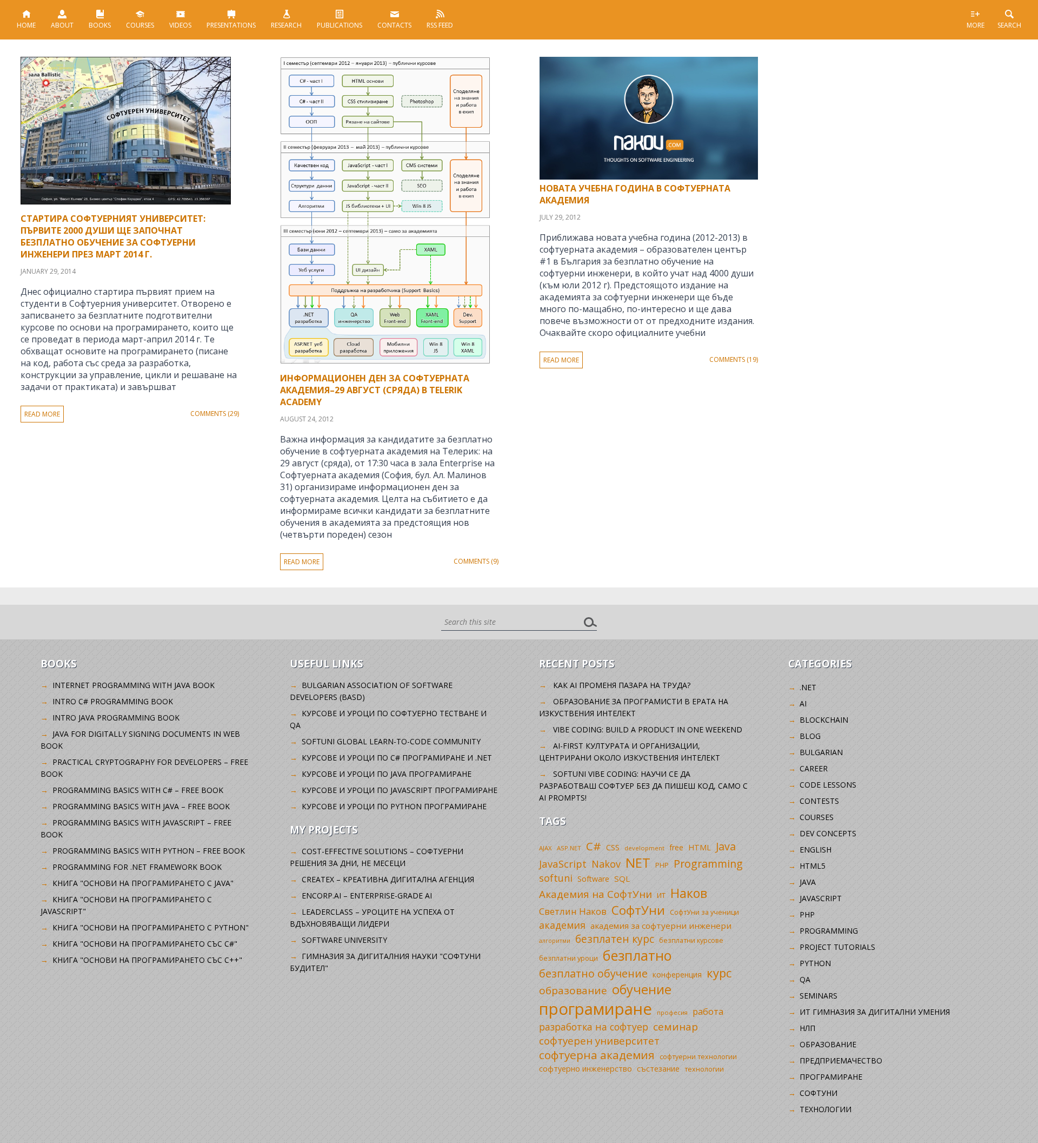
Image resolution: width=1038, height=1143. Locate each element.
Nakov (606, 863)
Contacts (394, 25)
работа (708, 1011)
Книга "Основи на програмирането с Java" (143, 883)
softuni (556, 877)
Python (815, 963)
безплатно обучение (593, 973)
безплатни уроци (568, 958)
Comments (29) (214, 413)
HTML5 (813, 866)
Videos (180, 25)
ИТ (661, 895)
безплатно (637, 955)
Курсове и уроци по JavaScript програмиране (399, 790)
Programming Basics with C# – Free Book (137, 790)
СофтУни (638, 910)
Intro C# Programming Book (112, 701)
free (676, 847)
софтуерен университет (599, 1040)
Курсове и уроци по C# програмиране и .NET (397, 757)
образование (573, 990)
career (814, 768)
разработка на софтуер (593, 1026)
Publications (339, 25)
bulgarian (821, 752)
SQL (622, 878)
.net (808, 687)
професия (672, 1012)
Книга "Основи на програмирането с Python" (150, 927)
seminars (818, 995)
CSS (613, 847)
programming (829, 931)
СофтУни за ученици (704, 912)
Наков (688, 893)
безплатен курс (614, 938)
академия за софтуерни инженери (660, 925)
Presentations (231, 25)
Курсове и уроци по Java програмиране (386, 774)
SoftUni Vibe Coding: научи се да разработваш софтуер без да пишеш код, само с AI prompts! (643, 786)
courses (817, 817)
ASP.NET (569, 848)
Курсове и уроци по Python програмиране (394, 806)
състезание (658, 1068)
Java (726, 846)
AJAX (545, 848)
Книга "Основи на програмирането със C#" (144, 944)
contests (819, 801)
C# (593, 846)
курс (719, 972)
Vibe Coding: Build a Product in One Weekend (647, 729)
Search (1009, 25)
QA (805, 979)
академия (562, 925)
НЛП (807, 1028)
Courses (140, 25)
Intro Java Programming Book (115, 717)
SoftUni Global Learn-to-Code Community (391, 741)
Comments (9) (476, 561)
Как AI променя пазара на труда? (621, 685)
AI (803, 703)
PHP (662, 865)
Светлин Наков (573, 911)
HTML (699, 847)
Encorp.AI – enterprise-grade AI (367, 895)
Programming (708, 863)
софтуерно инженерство (585, 1068)
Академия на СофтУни (595, 894)
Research (286, 25)
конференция (677, 974)
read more (42, 414)
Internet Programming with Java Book (133, 685)
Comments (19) (733, 359)
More (975, 25)
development (644, 848)
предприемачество (841, 1060)
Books (100, 25)
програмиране (595, 1009)
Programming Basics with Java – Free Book (141, 806)
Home (26, 25)
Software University (344, 940)
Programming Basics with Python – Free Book (148, 850)
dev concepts (828, 833)
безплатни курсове (691, 940)
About (62, 25)
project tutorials (837, 947)
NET (638, 862)
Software (593, 879)
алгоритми (554, 940)
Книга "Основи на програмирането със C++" (147, 960)
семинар (675, 1027)
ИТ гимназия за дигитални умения (875, 1012)
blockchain (824, 720)
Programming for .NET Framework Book (137, 867)
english (815, 849)
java (808, 882)
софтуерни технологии (698, 1056)
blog (810, 736)
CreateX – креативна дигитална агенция (388, 879)
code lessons (828, 784)
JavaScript (563, 863)
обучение (641, 989)
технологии (704, 1069)
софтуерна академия (597, 1054)
